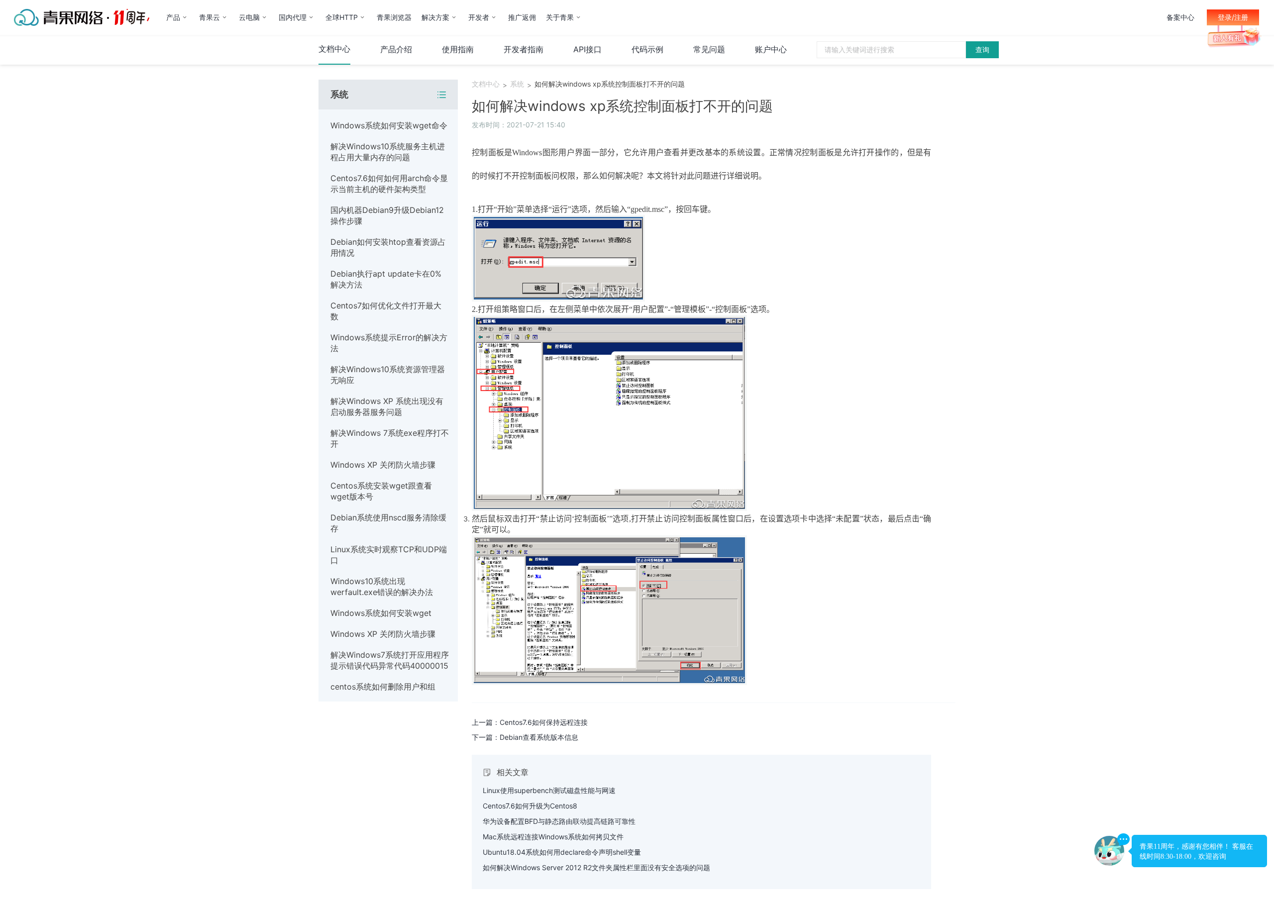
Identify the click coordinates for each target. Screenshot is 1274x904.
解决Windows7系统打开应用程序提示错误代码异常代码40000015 (389, 660)
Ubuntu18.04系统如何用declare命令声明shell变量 (562, 852)
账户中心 (771, 49)
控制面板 (488, 152)
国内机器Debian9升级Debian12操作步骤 (387, 215)
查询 (982, 49)
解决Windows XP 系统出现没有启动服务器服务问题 (386, 406)
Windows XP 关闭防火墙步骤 (382, 465)
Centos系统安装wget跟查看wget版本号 (381, 491)
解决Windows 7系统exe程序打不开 (389, 438)
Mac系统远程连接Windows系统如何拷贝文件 (553, 836)
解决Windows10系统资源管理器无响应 (387, 374)
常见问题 (709, 49)
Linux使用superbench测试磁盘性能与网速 (549, 790)
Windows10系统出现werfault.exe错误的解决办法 (381, 586)
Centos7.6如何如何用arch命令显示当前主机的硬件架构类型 (389, 183)
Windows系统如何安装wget (380, 613)
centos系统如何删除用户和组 (382, 687)
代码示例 (647, 49)
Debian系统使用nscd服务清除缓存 (388, 522)
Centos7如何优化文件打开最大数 (385, 311)
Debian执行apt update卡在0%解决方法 (385, 279)
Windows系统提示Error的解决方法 (388, 342)
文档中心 (334, 49)
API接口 (587, 49)
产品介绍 (396, 49)
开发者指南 (523, 49)
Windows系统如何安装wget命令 (388, 125)
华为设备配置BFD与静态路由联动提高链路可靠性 (559, 821)
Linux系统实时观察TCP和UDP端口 (388, 554)
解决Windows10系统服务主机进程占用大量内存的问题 (387, 151)
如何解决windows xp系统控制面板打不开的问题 (609, 84)
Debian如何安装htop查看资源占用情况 (388, 247)
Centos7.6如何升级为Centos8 (530, 806)
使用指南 (458, 49)
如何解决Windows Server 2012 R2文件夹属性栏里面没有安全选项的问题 (596, 867)
